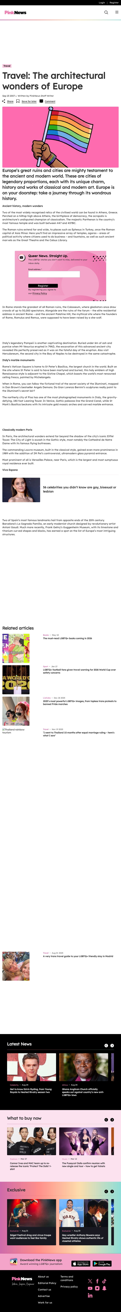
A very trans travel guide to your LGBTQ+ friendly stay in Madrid (78, 956)
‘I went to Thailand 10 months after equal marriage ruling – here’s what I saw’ (78, 734)
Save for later (29, 101)
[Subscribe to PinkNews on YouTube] (90, 1289)
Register (114, 2)
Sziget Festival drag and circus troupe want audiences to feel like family (30, 1236)
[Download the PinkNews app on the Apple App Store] (80, 1264)
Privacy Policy (39, 293)
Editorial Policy (47, 1283)
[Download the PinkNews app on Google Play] (102, 1264)
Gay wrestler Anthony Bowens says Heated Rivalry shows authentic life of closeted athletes (82, 1238)
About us (43, 1276)
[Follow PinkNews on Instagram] (97, 1289)
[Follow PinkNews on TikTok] (104, 1281)
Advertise (44, 1296)
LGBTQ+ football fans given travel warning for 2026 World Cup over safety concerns (79, 671)
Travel (7, 65)
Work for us (45, 1302)
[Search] (106, 12)
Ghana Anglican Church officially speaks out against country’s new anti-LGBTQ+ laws (83, 1092)
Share (10, 101)
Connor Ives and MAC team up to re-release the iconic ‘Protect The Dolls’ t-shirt (30, 1166)
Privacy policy (69, 1286)
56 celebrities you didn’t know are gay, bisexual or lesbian (79, 489)
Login (102, 2)
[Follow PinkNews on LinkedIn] (90, 1296)
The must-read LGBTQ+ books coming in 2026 (67, 638)
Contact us (44, 1289)
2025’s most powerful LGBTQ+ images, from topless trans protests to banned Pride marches (79, 702)
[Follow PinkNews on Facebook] (97, 1281)
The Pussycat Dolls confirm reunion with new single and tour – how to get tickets (83, 1165)
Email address (38, 269)
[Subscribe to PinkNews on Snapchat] (104, 1289)
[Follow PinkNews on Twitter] (90, 1281)
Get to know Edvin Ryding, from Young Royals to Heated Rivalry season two (31, 1091)
